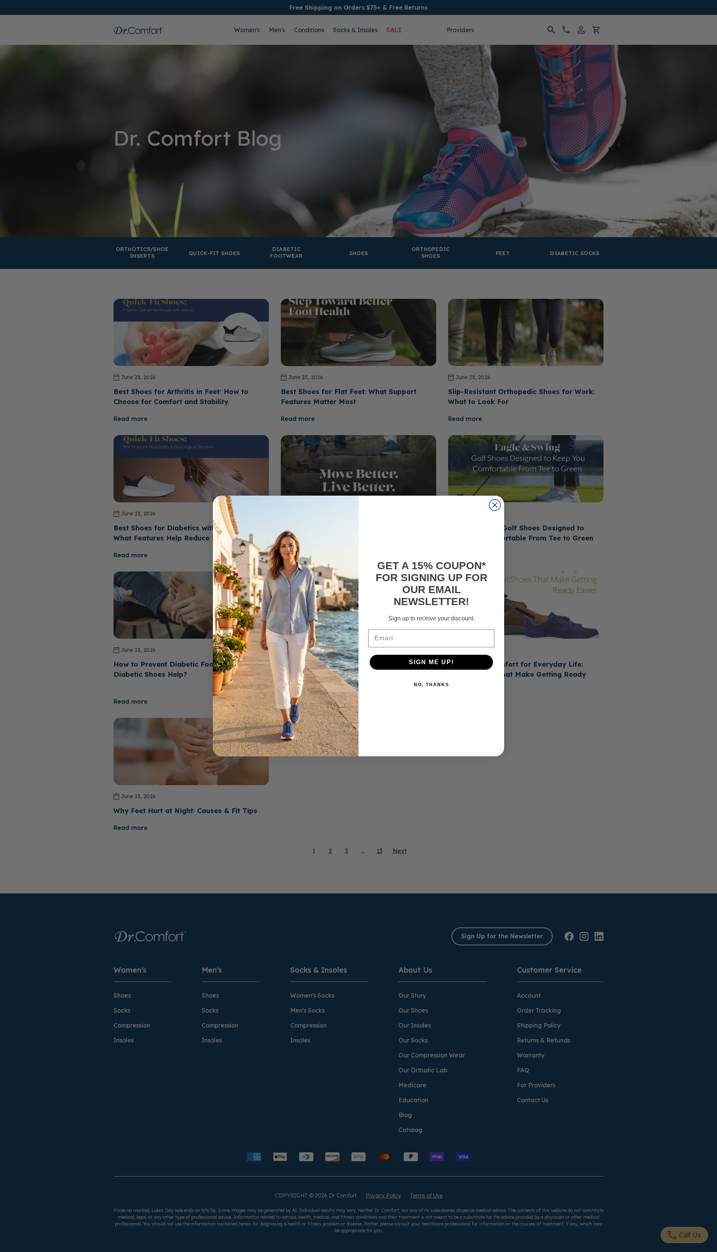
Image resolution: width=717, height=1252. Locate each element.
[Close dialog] (494, 505)
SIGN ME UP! (431, 662)
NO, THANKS (431, 684)
